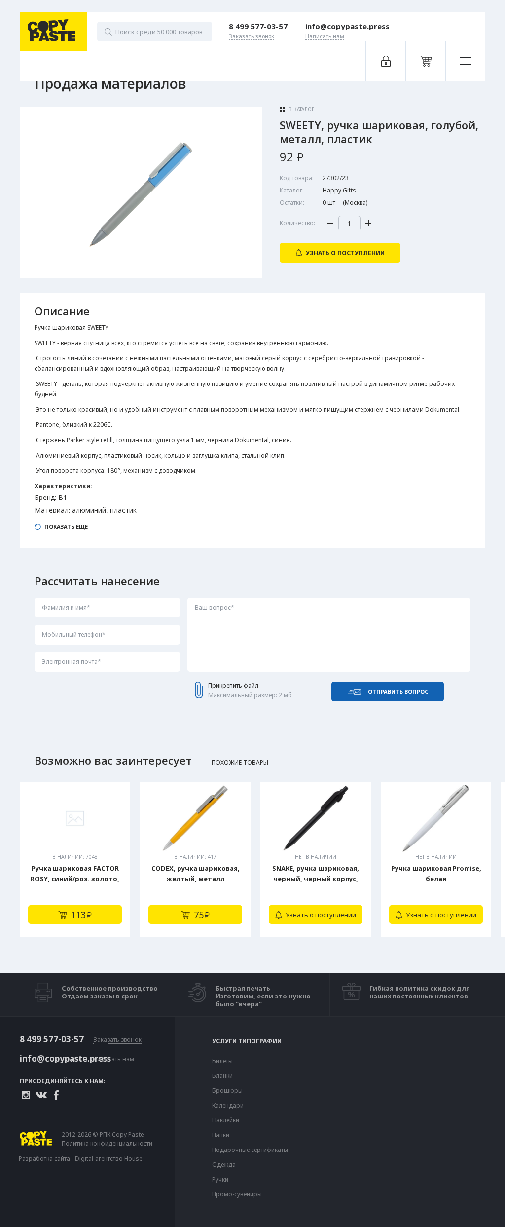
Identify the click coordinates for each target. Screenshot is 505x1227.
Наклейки (225, 1120)
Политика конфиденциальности (107, 1144)
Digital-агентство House (109, 1158)
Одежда (224, 1165)
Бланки (222, 1076)
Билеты (222, 1061)
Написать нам (113, 1059)
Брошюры (227, 1091)
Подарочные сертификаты (250, 1150)
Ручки (220, 1180)
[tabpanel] (75, 859)
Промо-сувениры (237, 1194)
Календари (228, 1106)
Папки (220, 1135)
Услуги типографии (247, 1041)
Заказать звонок (117, 1040)
